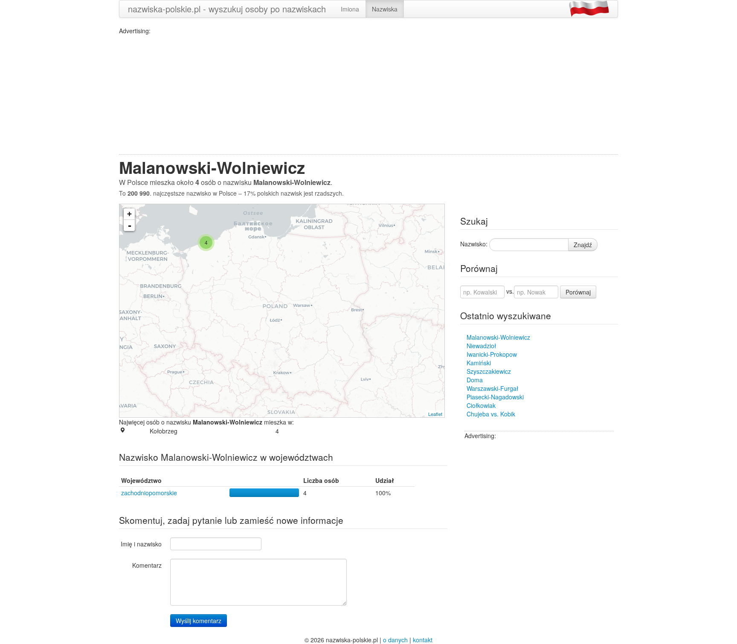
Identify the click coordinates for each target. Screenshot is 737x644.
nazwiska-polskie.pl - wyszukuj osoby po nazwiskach (227, 9)
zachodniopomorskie (149, 492)
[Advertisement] (368, 94)
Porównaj (578, 292)
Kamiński (479, 362)
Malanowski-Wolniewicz (498, 337)
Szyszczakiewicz (489, 371)
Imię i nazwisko (141, 544)
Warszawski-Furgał (492, 388)
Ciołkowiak (481, 405)
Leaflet (435, 413)
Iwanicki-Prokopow (492, 354)
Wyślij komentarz (198, 620)
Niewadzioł (481, 345)
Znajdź (583, 244)
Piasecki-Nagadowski (495, 397)
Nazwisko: (473, 244)
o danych (395, 639)
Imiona (350, 9)
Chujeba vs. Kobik (491, 414)
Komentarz (147, 565)
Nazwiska (385, 9)
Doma (475, 379)
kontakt (422, 639)
